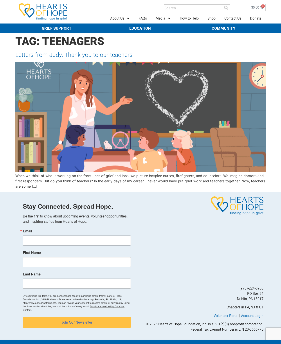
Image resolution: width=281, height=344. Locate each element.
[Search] (226, 8)
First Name (32, 252)
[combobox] (193, 8)
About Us (117, 18)
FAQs (143, 18)
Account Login (252, 316)
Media (160, 18)
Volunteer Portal (226, 316)
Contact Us (232, 18)
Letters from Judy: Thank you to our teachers (74, 54)
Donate (255, 18)
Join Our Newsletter (76, 322)
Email (27, 231)
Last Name (32, 274)
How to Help (189, 18)
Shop (211, 18)
